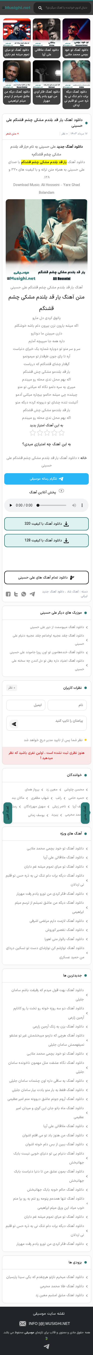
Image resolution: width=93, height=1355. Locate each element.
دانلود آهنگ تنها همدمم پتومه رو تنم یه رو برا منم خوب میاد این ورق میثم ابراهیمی (48, 1203)
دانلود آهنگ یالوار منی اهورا (64, 939)
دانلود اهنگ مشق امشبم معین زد (59, 1295)
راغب (59, 798)
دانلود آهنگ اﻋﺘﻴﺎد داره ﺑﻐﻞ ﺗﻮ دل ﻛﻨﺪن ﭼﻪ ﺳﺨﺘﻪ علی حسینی (48, 665)
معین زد (52, 789)
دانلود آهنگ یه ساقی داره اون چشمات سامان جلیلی (46, 1081)
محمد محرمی (74, 814)
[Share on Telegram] (32, 594)
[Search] (40, 8)
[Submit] (13, 724)
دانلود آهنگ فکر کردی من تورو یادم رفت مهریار (50, 894)
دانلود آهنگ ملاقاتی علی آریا (63, 857)
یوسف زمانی (36, 815)
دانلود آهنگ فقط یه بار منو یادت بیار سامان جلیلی (48, 1090)
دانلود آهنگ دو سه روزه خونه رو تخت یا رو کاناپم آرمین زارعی (48, 1013)
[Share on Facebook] (8, 594)
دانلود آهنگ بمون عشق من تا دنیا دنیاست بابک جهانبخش (49, 1176)
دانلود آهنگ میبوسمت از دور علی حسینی (57, 627)
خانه (83, 458)
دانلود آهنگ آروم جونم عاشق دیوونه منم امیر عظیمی (45, 1099)
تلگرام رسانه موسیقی (43, 478)
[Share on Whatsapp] (23, 594)
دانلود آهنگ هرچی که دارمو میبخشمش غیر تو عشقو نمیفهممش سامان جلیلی (46, 1040)
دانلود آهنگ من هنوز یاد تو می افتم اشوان (53, 1135)
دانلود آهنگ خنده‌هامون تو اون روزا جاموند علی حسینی (47, 652)
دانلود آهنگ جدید (70, 146)
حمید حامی (76, 798)
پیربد (54, 814)
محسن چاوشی (74, 789)
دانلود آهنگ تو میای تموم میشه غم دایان (54, 866)
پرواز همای (32, 789)
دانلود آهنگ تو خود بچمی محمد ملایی (55, 848)
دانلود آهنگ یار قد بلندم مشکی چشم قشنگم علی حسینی (44, 123)
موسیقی (16, 7)
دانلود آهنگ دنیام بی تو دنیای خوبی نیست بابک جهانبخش (48, 1158)
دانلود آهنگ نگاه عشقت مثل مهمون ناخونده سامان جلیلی (46, 1067)
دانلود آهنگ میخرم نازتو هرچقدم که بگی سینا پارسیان (45, 1277)
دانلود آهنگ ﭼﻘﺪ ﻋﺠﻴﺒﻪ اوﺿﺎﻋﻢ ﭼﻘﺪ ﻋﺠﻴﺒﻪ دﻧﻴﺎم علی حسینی (48, 640)
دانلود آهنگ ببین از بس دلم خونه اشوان (54, 1144)
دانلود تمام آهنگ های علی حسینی (43, 577)
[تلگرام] (46, 1346)
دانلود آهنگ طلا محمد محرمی (62, 1286)
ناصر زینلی (59, 806)
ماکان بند (18, 798)
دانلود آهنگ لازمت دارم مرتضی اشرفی (57, 921)
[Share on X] (16, 594)
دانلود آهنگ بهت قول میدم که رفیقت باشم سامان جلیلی (47, 995)
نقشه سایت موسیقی (49, 1314)
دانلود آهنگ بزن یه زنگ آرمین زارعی (58, 1026)
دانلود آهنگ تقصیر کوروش (64, 930)
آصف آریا (78, 806)
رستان (13, 806)
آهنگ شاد (73, 591)
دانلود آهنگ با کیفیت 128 (43, 540)
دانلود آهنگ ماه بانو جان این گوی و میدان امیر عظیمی (50, 1113)
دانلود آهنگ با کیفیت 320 (43, 523)
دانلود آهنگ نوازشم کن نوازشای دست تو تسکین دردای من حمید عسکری (45, 953)
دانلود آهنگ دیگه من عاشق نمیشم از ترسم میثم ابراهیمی (49, 907)
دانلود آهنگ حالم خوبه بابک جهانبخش (55, 1189)
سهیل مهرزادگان (35, 806)
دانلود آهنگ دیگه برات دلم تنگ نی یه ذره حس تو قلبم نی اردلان (45, 880)
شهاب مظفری (40, 798)
